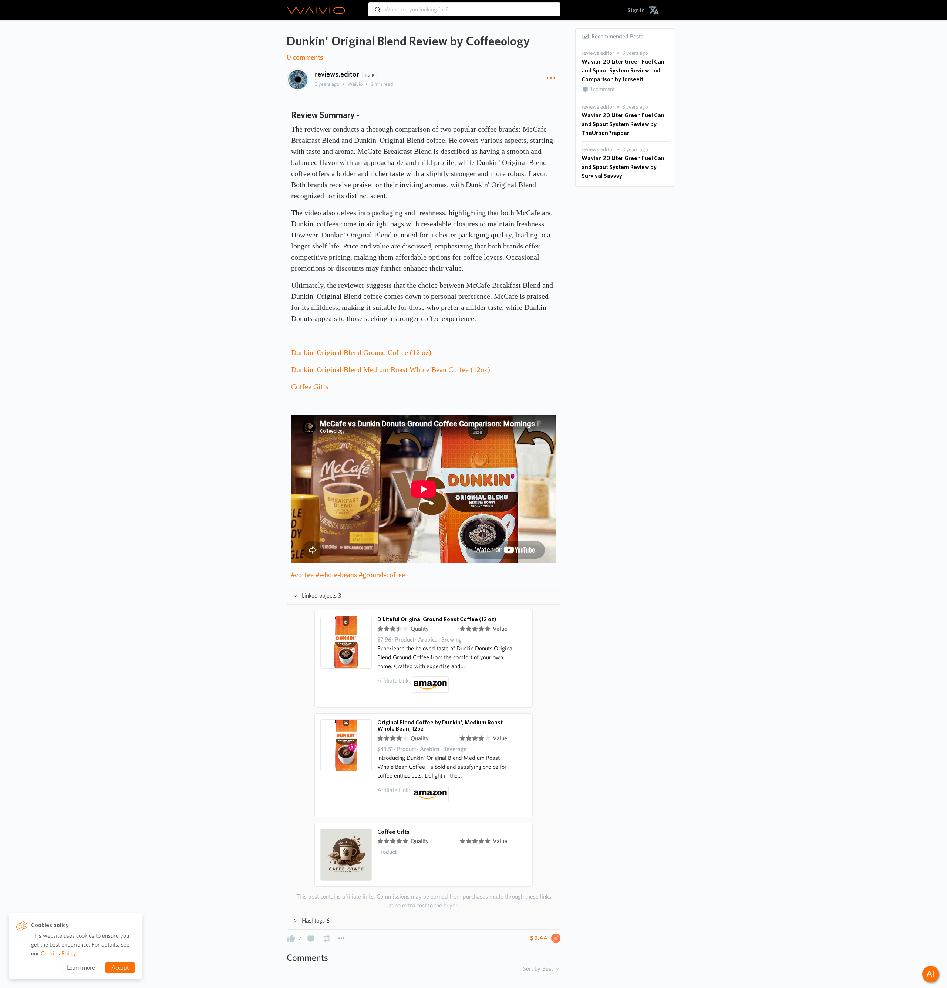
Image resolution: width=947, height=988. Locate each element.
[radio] (380, 629)
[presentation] (598, 53)
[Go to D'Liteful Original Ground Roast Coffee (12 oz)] (346, 659)
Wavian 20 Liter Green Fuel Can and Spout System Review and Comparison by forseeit (623, 70)
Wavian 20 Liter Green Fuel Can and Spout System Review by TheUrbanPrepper (623, 124)
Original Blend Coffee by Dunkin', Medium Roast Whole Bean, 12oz (440, 725)
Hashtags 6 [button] (316, 920)
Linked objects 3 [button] (321, 595)
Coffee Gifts (393, 832)
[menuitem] (636, 10)
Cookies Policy (58, 953)
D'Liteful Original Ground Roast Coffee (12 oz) (436, 619)
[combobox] (464, 6)
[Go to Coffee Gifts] (346, 855)
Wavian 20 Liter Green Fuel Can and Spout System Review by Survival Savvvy (623, 167)
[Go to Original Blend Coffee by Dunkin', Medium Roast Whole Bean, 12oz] (346, 765)
